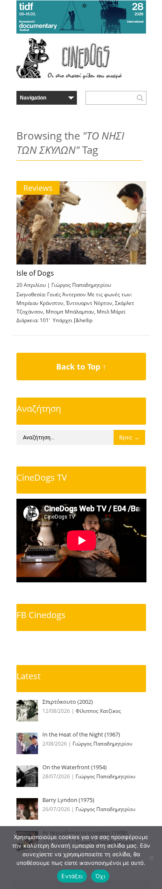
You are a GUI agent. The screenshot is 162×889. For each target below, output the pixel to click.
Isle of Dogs (35, 273)
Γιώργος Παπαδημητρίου (81, 285)
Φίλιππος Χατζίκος (98, 711)
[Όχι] (151, 857)
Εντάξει (72, 876)
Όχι (100, 876)
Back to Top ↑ (81, 366)
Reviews (38, 188)
